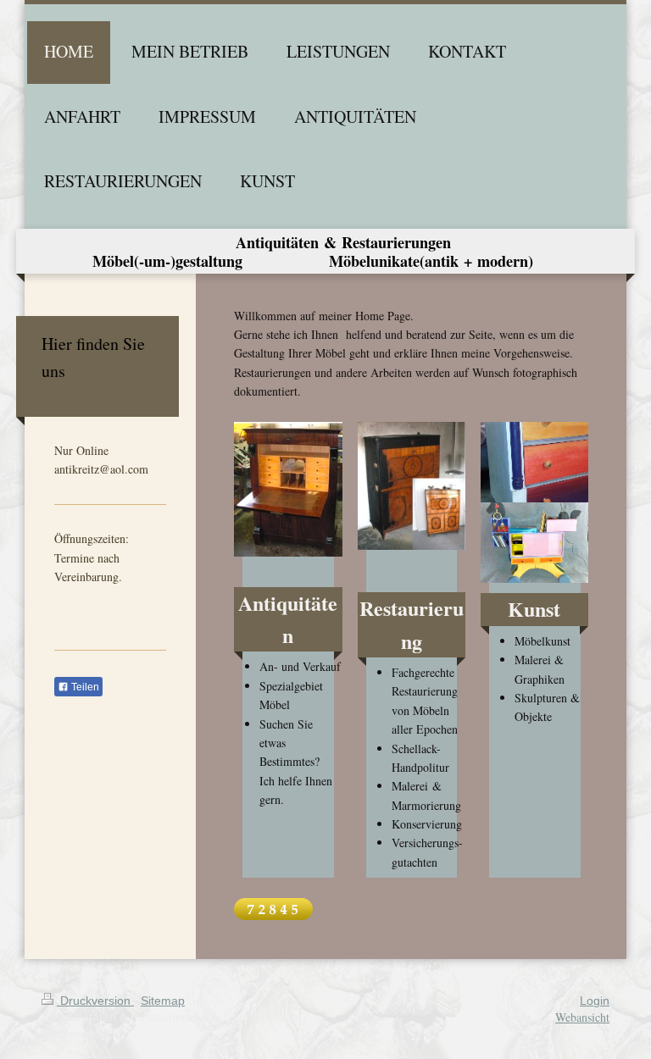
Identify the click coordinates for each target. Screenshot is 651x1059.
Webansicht (582, 1017)
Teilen (84, 687)
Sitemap (163, 1000)
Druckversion (95, 1000)
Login (594, 1000)
